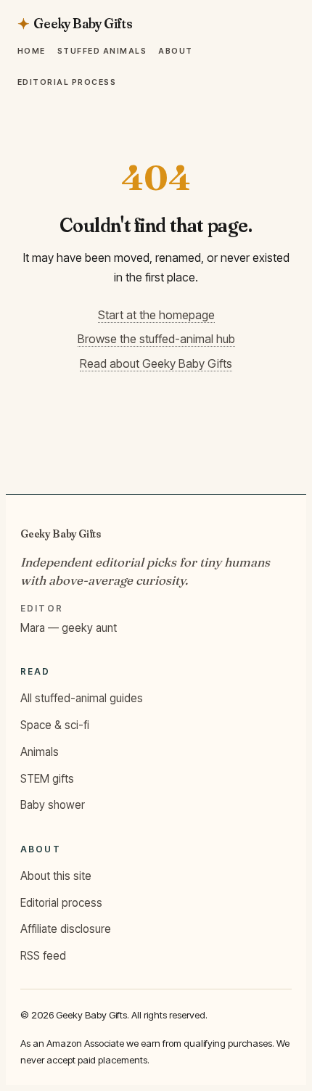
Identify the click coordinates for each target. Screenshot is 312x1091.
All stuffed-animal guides (81, 698)
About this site (55, 876)
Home (31, 51)
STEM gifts (47, 779)
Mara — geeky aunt (68, 628)
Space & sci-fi (54, 725)
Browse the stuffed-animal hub (156, 339)
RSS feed (43, 956)
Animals (39, 752)
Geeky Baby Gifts (60, 533)
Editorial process (66, 83)
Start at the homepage (156, 315)
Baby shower (52, 805)
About (175, 51)
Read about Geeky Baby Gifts (156, 363)
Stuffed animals (102, 51)
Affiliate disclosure (65, 929)
